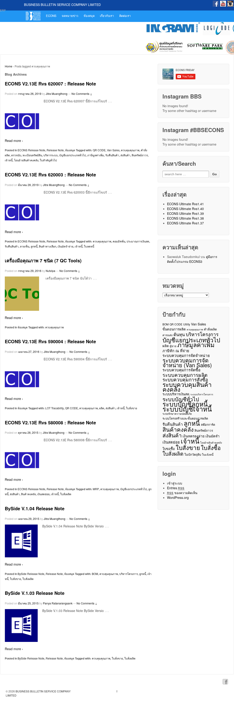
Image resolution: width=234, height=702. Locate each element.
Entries (176, 488)
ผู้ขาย (173, 346)
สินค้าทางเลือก (47, 246)
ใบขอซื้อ (168, 448)
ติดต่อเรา (125, 15)
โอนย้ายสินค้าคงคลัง (26, 160)
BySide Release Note (31, 574)
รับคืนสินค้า (112, 155)
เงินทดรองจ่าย (194, 435)
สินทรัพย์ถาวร (140, 155)
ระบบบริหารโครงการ (201, 394)
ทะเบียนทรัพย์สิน (32, 155)
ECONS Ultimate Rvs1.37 (185, 223)
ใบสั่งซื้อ (211, 447)
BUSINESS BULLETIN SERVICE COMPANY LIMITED (62, 4)
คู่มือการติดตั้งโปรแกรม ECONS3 (192, 259)
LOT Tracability (54, 408)
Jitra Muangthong (56, 94)
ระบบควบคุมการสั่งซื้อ (185, 379)
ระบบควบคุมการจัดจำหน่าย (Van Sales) (187, 362)
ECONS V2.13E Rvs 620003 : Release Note (50, 174)
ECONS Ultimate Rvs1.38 (185, 218)
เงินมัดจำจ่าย (65, 246)
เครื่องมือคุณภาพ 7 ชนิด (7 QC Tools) (43, 260)
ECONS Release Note (31, 150)
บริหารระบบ (50, 155)
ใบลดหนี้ (89, 246)
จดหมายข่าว (70, 15)
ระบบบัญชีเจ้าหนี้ (187, 408)
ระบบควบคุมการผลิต (184, 374)
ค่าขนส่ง (167, 335)
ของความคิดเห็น (182, 492)
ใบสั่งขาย (131, 408)
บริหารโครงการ (128, 574)
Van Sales (113, 150)
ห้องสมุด (89, 15)
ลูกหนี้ (34, 246)
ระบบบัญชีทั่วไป (180, 399)
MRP (96, 489)
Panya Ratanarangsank (57, 603)
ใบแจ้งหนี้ (207, 454)
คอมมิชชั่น (119, 241)
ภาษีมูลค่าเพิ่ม (95, 155)
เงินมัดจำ (212, 435)
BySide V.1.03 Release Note (34, 593)
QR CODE (99, 150)
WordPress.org (178, 497)
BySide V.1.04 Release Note (34, 508)
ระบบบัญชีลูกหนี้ (185, 404)
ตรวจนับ (16, 155)
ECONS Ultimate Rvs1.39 (185, 213)
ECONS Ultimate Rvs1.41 (185, 204)
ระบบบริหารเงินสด (175, 393)
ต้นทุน (179, 334)
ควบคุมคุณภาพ (130, 150)
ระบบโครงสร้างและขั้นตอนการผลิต (185, 418)
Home (8, 66)
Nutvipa (50, 271)
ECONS (51, 15)
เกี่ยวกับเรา (107, 15)
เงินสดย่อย (43, 494)
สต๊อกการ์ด (208, 424)
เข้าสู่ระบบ (174, 483)
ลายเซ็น (24, 246)
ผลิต (101, 408)
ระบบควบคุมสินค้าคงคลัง (187, 386)
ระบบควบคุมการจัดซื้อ (181, 369)
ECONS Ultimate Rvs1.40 (185, 208)
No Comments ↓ (82, 94)
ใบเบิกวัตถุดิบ (192, 454)
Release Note (55, 150)
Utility (186, 324)
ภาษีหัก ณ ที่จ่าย (175, 350)
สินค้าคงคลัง (28, 494)
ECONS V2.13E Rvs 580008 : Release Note (50, 422)
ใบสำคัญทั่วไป (48, 160)
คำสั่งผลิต (210, 329)
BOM (95, 574)
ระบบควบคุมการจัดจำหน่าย (186, 355)
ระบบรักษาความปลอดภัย (177, 413)
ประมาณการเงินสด (138, 241)
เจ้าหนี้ (9, 160)
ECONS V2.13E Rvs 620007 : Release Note (50, 83)
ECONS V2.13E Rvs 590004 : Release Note (50, 341)
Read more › (14, 140)
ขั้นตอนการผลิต (174, 329)
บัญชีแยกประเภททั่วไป (72, 155)
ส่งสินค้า (125, 155)
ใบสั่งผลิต (65, 494)
